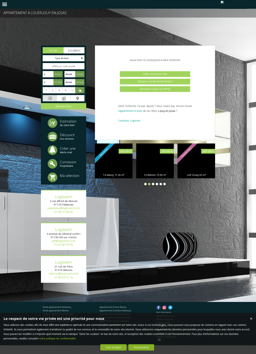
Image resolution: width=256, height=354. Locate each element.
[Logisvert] (233, 4)
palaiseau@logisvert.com (63, 208)
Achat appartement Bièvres (56, 310)
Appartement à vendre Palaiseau (115, 310)
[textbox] (63, 66)
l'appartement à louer (130, 110)
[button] (53, 50)
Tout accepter (113, 347)
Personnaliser (141, 347)
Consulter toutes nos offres (155, 89)
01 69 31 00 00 (63, 212)
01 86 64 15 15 (63, 277)
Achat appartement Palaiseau (57, 307)
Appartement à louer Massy (112, 307)
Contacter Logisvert (129, 120)
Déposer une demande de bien (155, 81)
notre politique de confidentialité (57, 338)
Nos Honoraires (163, 312)
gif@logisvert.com (63, 241)
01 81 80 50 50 (63, 245)
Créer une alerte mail (155, 74)
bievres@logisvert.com (63, 273)
